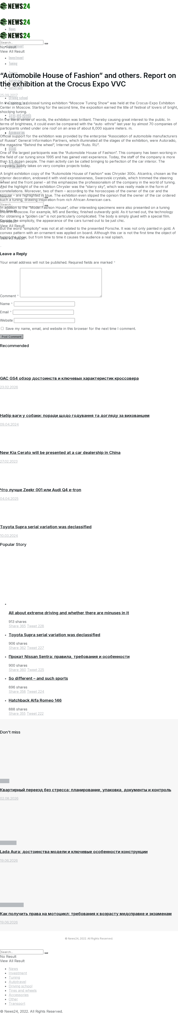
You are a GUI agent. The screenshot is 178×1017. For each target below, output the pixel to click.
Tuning (14, 977)
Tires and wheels (23, 990)
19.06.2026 (9, 860)
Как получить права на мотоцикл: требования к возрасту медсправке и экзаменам (86, 913)
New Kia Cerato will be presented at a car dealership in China (60, 452)
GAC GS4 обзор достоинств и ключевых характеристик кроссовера (69, 378)
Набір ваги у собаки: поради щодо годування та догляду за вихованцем (75, 415)
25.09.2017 (9, 95)
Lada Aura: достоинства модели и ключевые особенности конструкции (74, 851)
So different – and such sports (38, 678)
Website (6, 320)
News (4, 781)
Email (6, 312)
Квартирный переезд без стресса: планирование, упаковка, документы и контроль (85, 789)
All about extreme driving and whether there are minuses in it (69, 612)
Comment (9, 296)
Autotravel (17, 982)
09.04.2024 (9, 424)
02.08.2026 (9, 798)
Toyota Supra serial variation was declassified (46, 526)
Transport (8, 843)
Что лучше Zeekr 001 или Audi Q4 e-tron (40, 489)
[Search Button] (46, 43)
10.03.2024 (9, 535)
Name (6, 304)
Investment (16, 57)
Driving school (12, 905)
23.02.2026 (9, 387)
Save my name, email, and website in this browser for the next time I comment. (70, 328)
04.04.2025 (9, 498)
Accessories (17, 132)
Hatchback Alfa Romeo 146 (35, 700)
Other (12, 147)
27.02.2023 (9, 461)
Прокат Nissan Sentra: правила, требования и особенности (69, 656)
